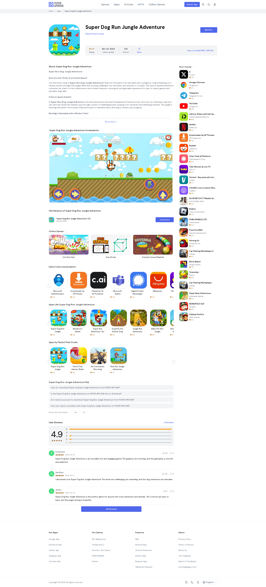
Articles (128, 4)
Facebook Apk (55, 544)
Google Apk (54, 539)
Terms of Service (186, 544)
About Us (182, 550)
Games (105, 4)
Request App (141, 561)
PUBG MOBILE (98, 556)
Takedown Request (143, 567)
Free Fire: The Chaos (101, 550)
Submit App (192, 4)
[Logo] (56, 4)
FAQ (137, 539)
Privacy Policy (184, 539)
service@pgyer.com (187, 567)
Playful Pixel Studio (94, 33)
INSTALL (209, 29)
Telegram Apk (55, 556)
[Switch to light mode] (208, 4)
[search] (203, 4)
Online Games (157, 4)
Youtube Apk (55, 561)
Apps (117, 4)
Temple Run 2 (98, 544)
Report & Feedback (187, 561)
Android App (141, 544)
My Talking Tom (99, 539)
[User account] (214, 4)
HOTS (141, 4)
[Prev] (54, 167)
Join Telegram (184, 556)
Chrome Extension (143, 550)
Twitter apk (54, 550)
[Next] (168, 167)
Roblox (95, 561)
